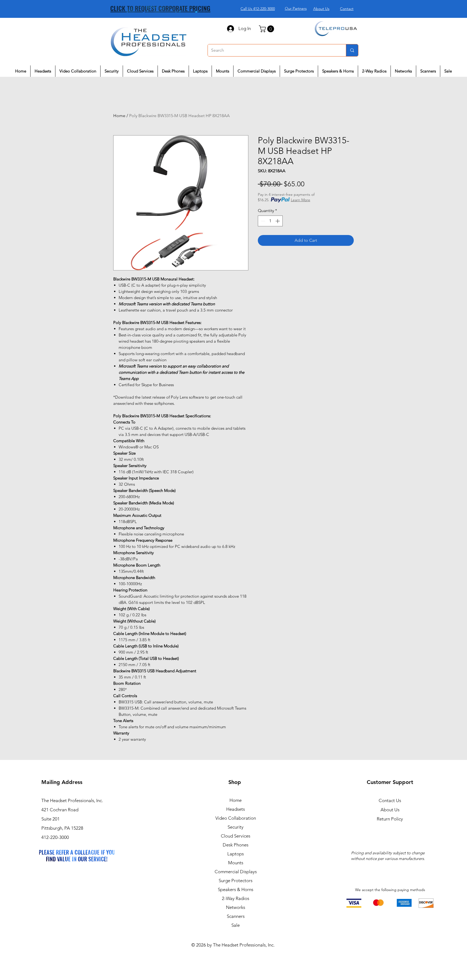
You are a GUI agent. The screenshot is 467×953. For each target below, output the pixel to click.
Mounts (235, 862)
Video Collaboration (235, 818)
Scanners (236, 916)
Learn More (300, 199)
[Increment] (278, 221)
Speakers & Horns (235, 889)
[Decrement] (262, 221)
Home (119, 115)
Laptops (235, 853)
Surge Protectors (235, 880)
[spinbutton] (270, 221)
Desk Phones (235, 845)
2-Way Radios (235, 898)
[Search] (352, 50)
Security (235, 827)
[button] (267, 28)
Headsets (235, 809)
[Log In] (230, 29)
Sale (235, 925)
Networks (235, 907)
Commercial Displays (236, 871)
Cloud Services (235, 836)
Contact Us (390, 800)
